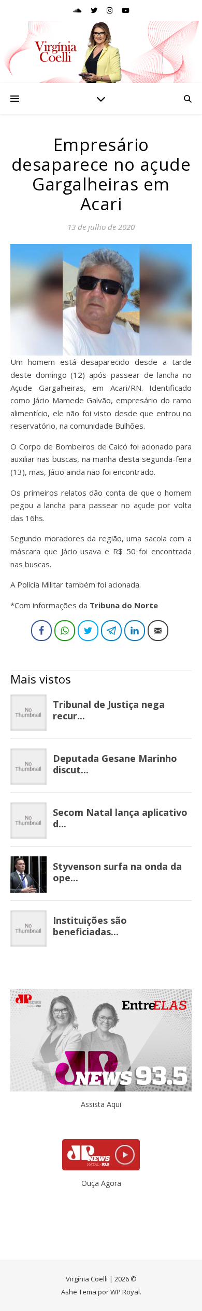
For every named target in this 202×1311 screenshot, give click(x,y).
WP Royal (125, 1291)
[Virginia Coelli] (101, 52)
